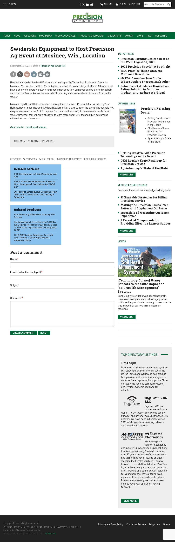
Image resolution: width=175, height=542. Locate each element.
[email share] (41, 74)
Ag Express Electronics (154, 435)
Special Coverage (65, 35)
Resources (30, 35)
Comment (16, 298)
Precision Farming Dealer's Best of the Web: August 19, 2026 (144, 60)
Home (166, 524)
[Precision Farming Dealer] (127, 121)
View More (126, 174)
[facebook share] (13, 74)
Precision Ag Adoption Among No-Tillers (35, 216)
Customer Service (136, 524)
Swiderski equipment (70, 159)
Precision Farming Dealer (155, 110)
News (17, 35)
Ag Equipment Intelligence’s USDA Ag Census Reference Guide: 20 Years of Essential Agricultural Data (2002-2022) (35, 226)
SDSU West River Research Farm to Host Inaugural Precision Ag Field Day (34, 184)
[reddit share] (27, 74)
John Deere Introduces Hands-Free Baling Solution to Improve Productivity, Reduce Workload (144, 89)
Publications (114, 35)
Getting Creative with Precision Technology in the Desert (142, 154)
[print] (47, 74)
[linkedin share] (34, 74)
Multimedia (45, 35)
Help (149, 35)
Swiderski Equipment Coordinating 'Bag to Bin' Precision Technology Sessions (35, 194)
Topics (11, 4)
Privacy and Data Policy (110, 524)
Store (140, 35)
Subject (14, 285)
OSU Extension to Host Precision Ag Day (35, 175)
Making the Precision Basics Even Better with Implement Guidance (144, 206)
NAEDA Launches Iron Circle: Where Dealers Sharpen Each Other (145, 79)
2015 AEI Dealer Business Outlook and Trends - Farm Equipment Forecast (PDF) (33, 237)
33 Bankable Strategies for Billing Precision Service (143, 199)
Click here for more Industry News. (28, 127)
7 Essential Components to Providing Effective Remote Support (145, 221)
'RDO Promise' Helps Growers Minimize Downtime (141, 72)
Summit (129, 35)
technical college (96, 159)
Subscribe (161, 35)
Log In (122, 4)
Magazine (154, 524)
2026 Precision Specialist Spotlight (145, 66)
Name (14, 259)
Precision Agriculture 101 (53, 65)
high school (48, 159)
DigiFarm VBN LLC (156, 400)
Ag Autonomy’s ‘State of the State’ (144, 168)
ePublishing (50, 533)
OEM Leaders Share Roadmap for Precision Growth (143, 162)
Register (134, 4)
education (31, 159)
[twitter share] (20, 74)
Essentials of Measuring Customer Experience (144, 214)
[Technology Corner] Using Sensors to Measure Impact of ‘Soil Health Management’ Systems (141, 285)
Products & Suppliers (91, 35)
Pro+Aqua (129, 363)
